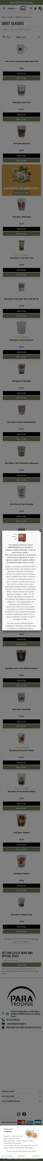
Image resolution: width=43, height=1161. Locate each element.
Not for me (7, 1156)
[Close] (41, 530)
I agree (35, 1156)
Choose (21, 1156)
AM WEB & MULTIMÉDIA (29, 1151)
